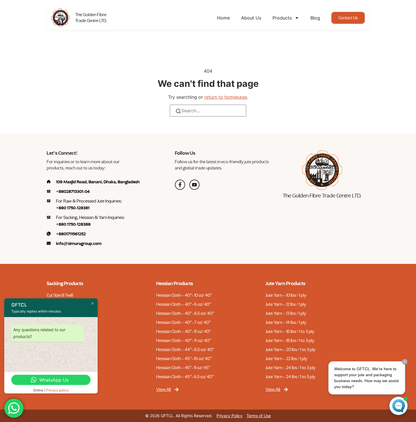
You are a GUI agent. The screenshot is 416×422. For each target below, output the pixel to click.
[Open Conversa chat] (398, 406)
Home (223, 18)
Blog (315, 18)
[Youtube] (194, 185)
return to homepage (225, 97)
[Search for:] (208, 111)
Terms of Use (258, 415)
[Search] (178, 112)
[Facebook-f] (180, 185)
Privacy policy (57, 390)
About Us (251, 18)
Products (282, 18)
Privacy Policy (229, 415)
